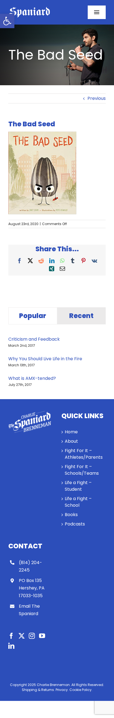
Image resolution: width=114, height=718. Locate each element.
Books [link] (71, 514)
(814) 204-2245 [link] (30, 566)
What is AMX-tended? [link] (32, 378)
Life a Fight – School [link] (78, 501)
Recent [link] (81, 315)
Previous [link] (96, 98)
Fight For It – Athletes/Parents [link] (84, 453)
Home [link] (71, 432)
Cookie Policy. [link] (80, 689)
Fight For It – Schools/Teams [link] (82, 469)
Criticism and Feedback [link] (34, 339)
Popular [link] (32, 315)
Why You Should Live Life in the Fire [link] (45, 359)
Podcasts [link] (75, 524)
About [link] (71, 441)
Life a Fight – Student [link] (78, 485)
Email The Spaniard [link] (29, 610)
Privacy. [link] (62, 689)
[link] (7, 21)
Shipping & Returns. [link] (38, 689)
